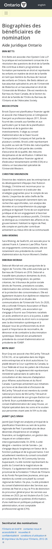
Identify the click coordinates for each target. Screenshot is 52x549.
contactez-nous (32, 528)
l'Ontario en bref (11, 528)
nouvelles (24, 532)
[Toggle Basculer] (6, 13)
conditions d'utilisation (33, 535)
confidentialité (10, 535)
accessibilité (9, 532)
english (41, 4)
